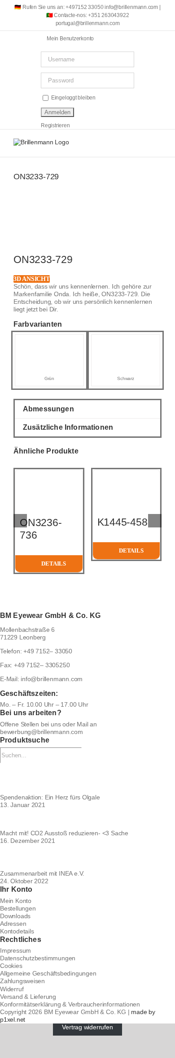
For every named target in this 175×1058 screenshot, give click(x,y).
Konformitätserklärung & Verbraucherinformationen (70, 1004)
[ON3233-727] (125, 342)
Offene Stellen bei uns (30, 724)
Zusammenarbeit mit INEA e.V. (42, 873)
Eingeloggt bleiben (73, 98)
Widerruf (11, 989)
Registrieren (55, 125)
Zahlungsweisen (22, 981)
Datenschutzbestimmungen (37, 958)
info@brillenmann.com (52, 678)
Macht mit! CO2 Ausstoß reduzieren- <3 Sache (64, 833)
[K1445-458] (126, 473)
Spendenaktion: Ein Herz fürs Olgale (50, 797)
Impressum (15, 950)
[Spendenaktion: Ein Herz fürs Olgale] (87, 778)
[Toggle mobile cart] (126, 143)
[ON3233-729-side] (87, 233)
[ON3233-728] (49, 342)
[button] (87, 409)
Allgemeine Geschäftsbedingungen (48, 973)
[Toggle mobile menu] (158, 143)
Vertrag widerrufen (87, 1027)
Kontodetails (17, 931)
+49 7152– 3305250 (42, 665)
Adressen (13, 923)
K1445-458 (122, 522)
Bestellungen (17, 908)
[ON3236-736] (49, 473)
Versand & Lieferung (28, 996)
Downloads (15, 916)
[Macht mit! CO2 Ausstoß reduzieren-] (87, 819)
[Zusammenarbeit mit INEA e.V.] (87, 857)
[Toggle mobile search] (141, 143)
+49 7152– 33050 (47, 651)
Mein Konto (15, 900)
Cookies (11, 965)
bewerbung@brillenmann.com (41, 731)
